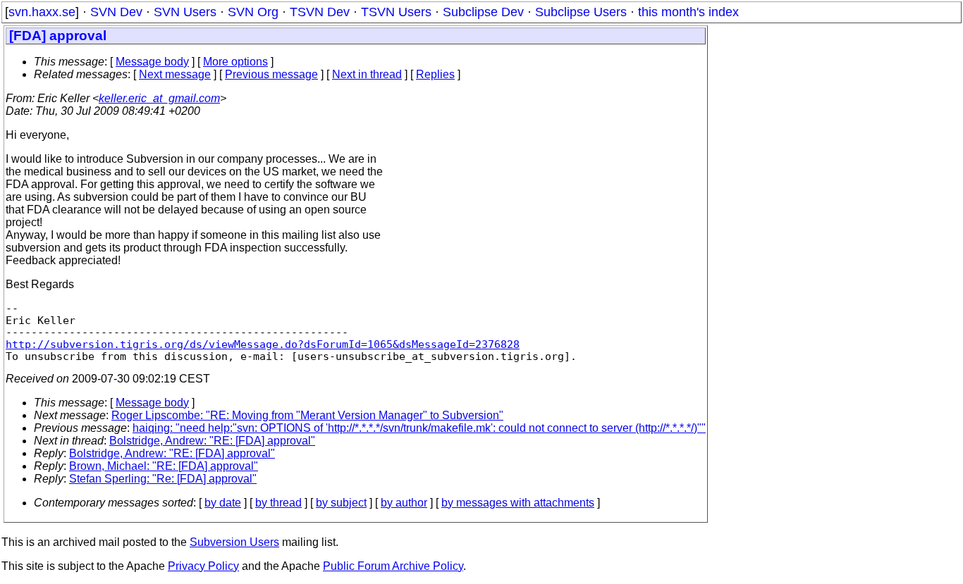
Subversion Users (234, 542)
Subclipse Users (581, 12)
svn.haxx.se (41, 12)
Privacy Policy (203, 566)
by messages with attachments (517, 503)
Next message (175, 74)
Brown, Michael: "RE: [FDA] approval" (163, 466)
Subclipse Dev (483, 12)
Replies (435, 74)
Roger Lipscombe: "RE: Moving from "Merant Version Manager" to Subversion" (307, 415)
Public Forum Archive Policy (393, 566)
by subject (341, 503)
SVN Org (253, 12)
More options (235, 62)
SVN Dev (116, 12)
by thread (278, 503)
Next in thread (367, 74)
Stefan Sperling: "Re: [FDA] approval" (163, 479)
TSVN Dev (320, 12)
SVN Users (185, 12)
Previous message (271, 74)
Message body (152, 62)
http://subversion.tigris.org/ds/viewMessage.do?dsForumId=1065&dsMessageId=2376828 (263, 344)
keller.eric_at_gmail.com (159, 98)
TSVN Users (396, 12)
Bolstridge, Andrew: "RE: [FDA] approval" (212, 441)
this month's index (688, 12)
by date (222, 503)
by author (404, 503)
